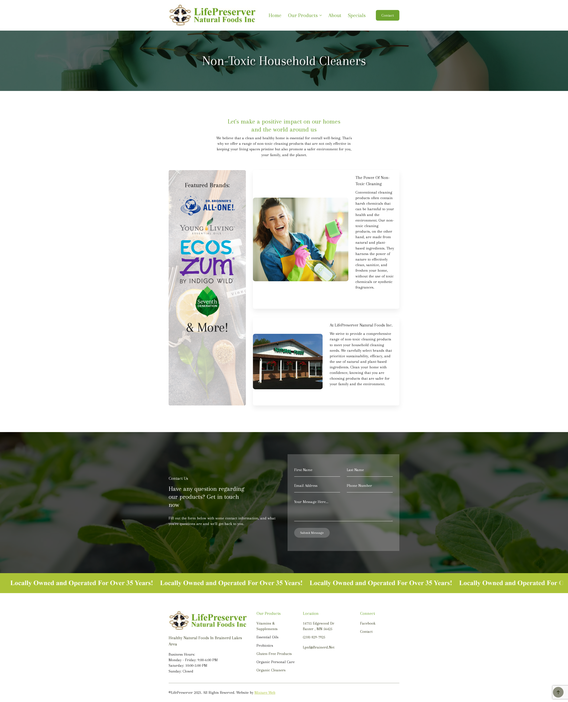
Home (275, 15)
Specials (357, 15)
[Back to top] (558, 692)
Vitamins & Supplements (267, 626)
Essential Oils (267, 637)
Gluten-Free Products (274, 653)
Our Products (303, 15)
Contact (366, 631)
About (334, 15)
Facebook (367, 623)
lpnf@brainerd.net (318, 647)
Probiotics (264, 645)
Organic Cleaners (271, 670)
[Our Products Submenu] (320, 15)
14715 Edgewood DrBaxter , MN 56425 (318, 626)
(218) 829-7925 (314, 637)
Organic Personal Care (275, 662)
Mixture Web (264, 692)
